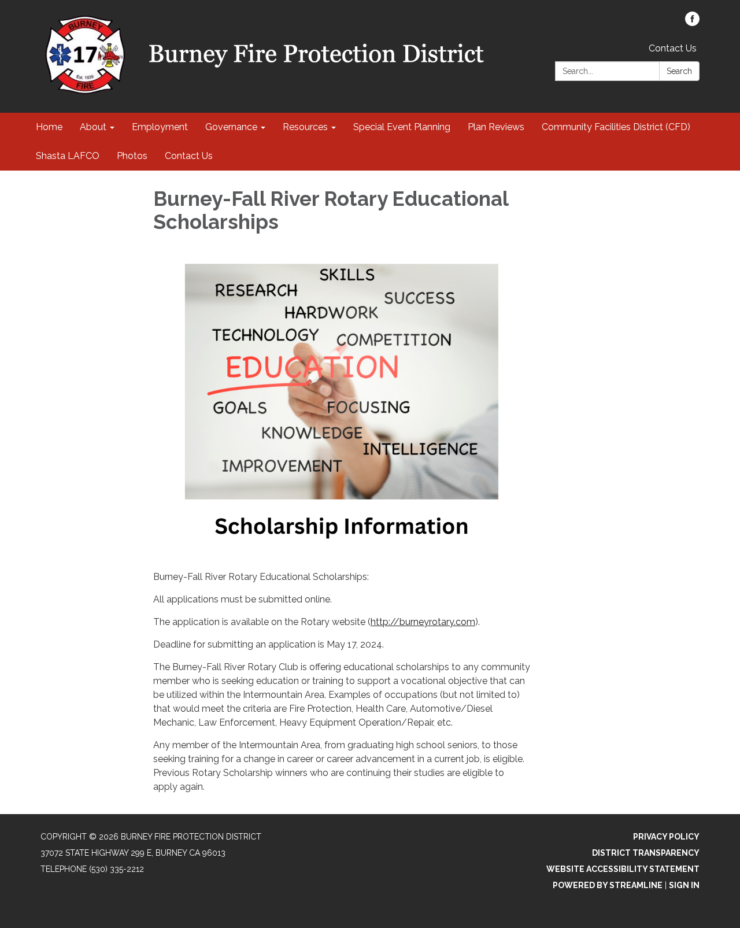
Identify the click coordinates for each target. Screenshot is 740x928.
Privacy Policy (666, 836)
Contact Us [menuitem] (189, 155)
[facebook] (692, 22)
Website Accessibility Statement (623, 869)
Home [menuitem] (49, 126)
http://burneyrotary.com (423, 621)
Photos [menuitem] (132, 155)
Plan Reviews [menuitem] (496, 126)
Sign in (684, 885)
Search (679, 71)
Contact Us (673, 48)
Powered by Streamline (608, 885)
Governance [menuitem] (231, 126)
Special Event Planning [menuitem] (401, 126)
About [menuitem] (93, 126)
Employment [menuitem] (160, 126)
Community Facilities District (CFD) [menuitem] (616, 126)
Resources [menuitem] (305, 126)
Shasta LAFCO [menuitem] (67, 155)
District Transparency (646, 852)
